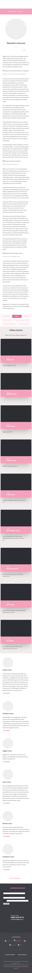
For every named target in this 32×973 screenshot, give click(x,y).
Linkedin (12, 958)
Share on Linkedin (12, 50)
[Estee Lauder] (12, 945)
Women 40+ (17, 316)
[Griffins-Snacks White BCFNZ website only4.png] (18, 941)
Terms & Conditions (10, 954)
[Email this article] (17, 50)
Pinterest (21, 958)
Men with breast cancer (22, 320)
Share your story (24, 324)
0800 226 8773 (17, 917)
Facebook (9, 958)
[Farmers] (20, 945)
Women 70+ (27, 316)
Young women (6, 316)
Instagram (15, 958)
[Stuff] (25, 941)
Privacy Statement (22, 954)
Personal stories (16, 11)
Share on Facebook (7, 50)
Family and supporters (9, 324)
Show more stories (15, 878)
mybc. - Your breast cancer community (16, 925)
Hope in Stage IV (7, 320)
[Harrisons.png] (8, 941)
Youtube (19, 958)
